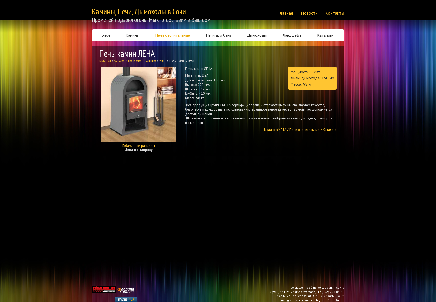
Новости (309, 13)
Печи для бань (218, 35)
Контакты (334, 13)
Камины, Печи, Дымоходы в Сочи (139, 11)
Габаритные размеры (138, 145)
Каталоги (325, 35)
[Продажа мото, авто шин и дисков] (104, 287)
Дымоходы (257, 35)
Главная (285, 13)
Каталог (119, 60)
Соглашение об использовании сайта (317, 287)
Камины (132, 35)
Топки (105, 35)
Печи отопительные (172, 35)
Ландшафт (292, 35)
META (162, 60)
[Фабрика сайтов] (126, 287)
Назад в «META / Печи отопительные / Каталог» (300, 129)
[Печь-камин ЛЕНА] (138, 68)
